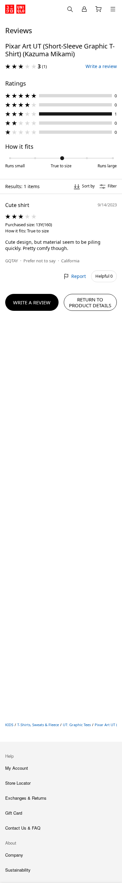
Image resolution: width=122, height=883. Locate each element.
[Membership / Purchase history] (84, 9)
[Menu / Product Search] (113, 9)
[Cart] (98, 9)
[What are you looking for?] (70, 9)
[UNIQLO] (15, 9)
